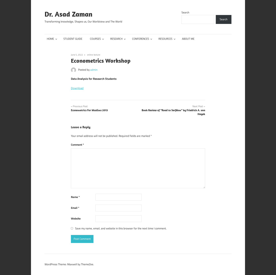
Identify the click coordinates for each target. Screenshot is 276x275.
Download (77, 88)
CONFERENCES (140, 39)
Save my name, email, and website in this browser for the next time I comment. (121, 228)
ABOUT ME (188, 39)
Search (185, 12)
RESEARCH (116, 39)
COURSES (95, 39)
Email (75, 208)
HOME (50, 39)
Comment (77, 145)
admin (93, 70)
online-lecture (93, 54)
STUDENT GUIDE (72, 39)
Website (76, 218)
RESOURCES (165, 39)
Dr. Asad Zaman (68, 14)
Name (75, 197)
